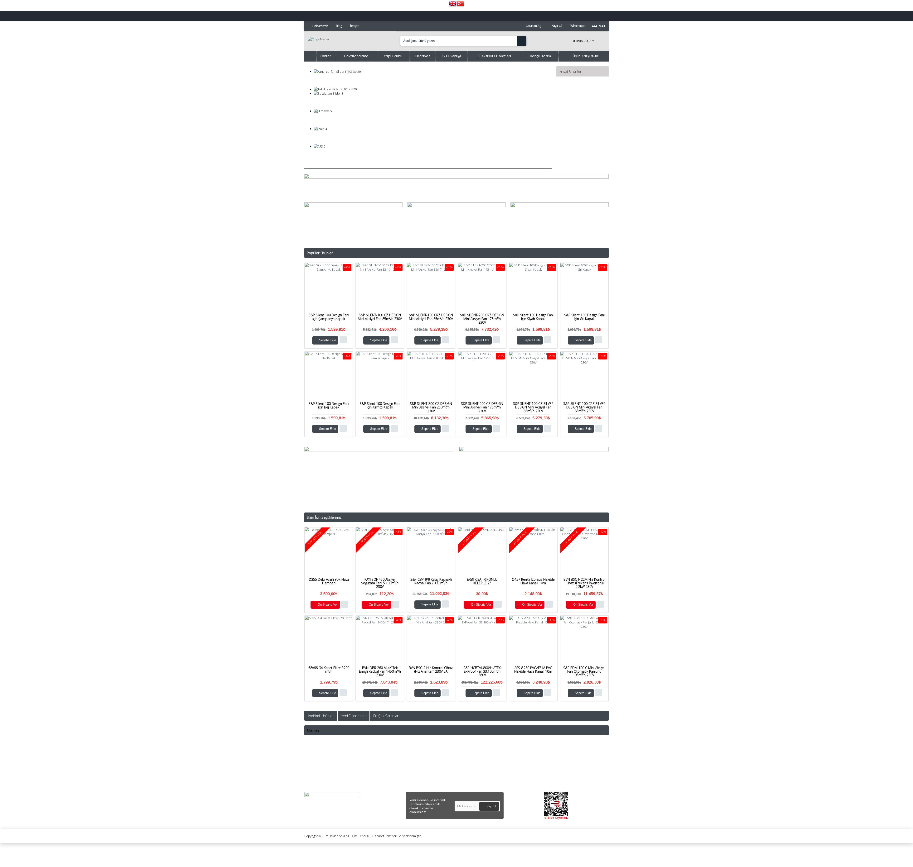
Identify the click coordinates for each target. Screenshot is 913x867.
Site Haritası (317, 783)
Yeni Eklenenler (353, 715)
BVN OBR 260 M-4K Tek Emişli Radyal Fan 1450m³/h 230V (380, 671)
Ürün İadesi (469, 783)
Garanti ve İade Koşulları (403, 783)
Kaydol (491, 806)
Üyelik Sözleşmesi (398, 766)
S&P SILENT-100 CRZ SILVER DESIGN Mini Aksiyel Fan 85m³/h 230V (584, 407)
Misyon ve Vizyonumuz (325, 766)
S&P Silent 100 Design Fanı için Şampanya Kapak (329, 317)
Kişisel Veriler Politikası (401, 772)
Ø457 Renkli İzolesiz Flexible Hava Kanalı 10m (533, 581)
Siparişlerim (469, 766)
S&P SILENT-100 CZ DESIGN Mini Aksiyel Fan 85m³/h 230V (380, 317)
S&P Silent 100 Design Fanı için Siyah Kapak (533, 317)
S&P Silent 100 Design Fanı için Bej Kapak (329, 405)
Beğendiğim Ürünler (475, 772)
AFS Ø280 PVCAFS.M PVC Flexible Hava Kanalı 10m (533, 670)
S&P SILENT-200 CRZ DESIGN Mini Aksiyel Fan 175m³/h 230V (482, 319)
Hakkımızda (317, 760)
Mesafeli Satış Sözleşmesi (404, 760)
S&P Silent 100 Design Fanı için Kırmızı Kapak (380, 405)
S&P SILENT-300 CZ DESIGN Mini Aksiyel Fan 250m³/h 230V (431, 407)
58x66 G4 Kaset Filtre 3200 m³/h (328, 670)
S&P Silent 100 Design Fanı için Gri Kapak (584, 317)
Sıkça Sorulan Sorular (324, 772)
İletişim (466, 760)
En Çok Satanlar (385, 715)
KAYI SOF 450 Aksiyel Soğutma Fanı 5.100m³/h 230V (379, 583)
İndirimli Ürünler (321, 715)
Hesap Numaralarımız (325, 777)
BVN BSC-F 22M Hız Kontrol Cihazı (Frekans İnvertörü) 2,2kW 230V (584, 583)
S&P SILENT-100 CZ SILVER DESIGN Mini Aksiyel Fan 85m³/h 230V (533, 407)
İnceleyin (433, 80)
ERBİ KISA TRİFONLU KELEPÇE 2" (482, 581)
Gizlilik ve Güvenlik (398, 777)
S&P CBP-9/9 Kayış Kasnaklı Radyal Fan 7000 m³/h (431, 581)
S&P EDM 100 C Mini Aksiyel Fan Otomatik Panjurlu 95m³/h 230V (584, 671)
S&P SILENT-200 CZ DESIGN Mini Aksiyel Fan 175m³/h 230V (482, 407)
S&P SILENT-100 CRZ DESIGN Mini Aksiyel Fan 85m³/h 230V (431, 317)
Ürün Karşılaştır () (474, 777)
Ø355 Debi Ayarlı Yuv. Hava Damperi (329, 581)
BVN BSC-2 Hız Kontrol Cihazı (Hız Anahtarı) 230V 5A (431, 670)
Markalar (314, 730)
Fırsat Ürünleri (570, 71)
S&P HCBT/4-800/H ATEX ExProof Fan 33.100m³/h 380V (482, 671)
